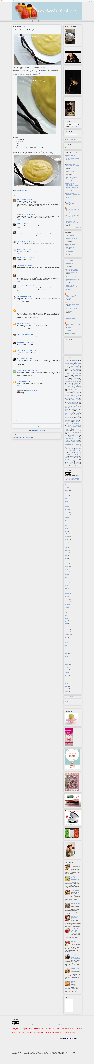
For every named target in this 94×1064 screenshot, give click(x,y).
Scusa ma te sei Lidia (74, 443)
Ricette (35, 21)
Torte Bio (72, 452)
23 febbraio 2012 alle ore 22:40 (27, 310)
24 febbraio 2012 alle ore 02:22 (26, 334)
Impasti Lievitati (74, 403)
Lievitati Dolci (71, 406)
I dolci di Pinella (70, 171)
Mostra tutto (78, 227)
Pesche (68, 428)
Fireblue (19, 296)
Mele (73, 410)
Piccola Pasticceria (69, 429)
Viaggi (77, 463)
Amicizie (66, 360)
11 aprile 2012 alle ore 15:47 (31, 370)
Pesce (79, 426)
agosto (66, 520)
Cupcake (76, 383)
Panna (76, 417)
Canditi (72, 369)
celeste (18, 358)
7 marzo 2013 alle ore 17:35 (32, 390)
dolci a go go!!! (70, 193)
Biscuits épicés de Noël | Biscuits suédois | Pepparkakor (71, 288)
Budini (79, 367)
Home (15, 21)
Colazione (68, 375)
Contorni (67, 378)
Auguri (75, 362)
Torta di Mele (74, 865)
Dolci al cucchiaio (70, 385)
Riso (78, 441)
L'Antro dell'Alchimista (71, 177)
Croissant (72, 381)
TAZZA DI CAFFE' (70, 253)
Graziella (19, 249)
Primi (79, 432)
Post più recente (17, 426)
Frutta (73, 399)
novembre (67, 493)
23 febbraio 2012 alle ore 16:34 (26, 199)
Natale (79, 414)
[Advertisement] (18, 1043)
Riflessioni (72, 441)
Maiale (66, 409)
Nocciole (68, 416)
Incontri (66, 405)
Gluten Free (78, 400)
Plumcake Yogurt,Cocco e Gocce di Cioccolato (75, 878)
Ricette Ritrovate (69, 438)
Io (70, 405)
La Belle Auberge (70, 155)
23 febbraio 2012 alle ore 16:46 (28, 214)
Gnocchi (68, 402)
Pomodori (67, 432)
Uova (72, 462)
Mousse (77, 413)
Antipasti (74, 360)
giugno (66, 498)
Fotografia (69, 398)
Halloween (74, 402)
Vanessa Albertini (21, 370)
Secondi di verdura (74, 445)
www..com (69, 999)
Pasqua (72, 418)
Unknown (19, 323)
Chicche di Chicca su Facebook (69, 696)
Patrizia (18, 275)
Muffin (66, 414)
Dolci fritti (78, 387)
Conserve (77, 376)
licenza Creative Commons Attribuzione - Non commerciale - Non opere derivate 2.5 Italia (72, 478)
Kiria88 (18, 381)
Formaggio (78, 396)
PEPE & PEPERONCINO (73, 215)
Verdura (72, 463)
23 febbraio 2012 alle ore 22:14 (27, 275)
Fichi (77, 393)
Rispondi (19, 210)
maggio (66, 501)
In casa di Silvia (70, 251)
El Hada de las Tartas (71, 269)
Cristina (22, 390)
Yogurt (71, 465)
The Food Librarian (71, 302)
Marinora (19, 257)
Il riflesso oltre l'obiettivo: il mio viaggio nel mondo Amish (72, 238)
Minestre (71, 413)
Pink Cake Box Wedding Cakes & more (72, 309)
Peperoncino (73, 426)
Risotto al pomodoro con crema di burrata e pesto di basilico (72, 158)
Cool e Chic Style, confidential (70, 184)
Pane (72, 417)
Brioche (66, 367)
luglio (66, 523)
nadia (18, 334)
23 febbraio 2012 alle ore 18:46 (27, 257)
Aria (18, 265)
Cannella (78, 369)
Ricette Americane (73, 435)
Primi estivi (70, 434)
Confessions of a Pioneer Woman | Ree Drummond (72, 277)
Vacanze (77, 462)
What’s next (69, 264)
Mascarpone (67, 410)
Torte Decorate (75, 459)
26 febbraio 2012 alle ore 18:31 (27, 358)
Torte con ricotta (75, 456)
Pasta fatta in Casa (75, 420)
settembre (67, 517)
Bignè (69, 365)
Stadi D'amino (74, 447)
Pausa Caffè (77, 423)
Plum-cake (75, 430)
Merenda (71, 412)
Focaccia (67, 396)
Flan (78, 395)
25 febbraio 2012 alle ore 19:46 (31, 342)
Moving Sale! (69, 311)
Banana (66, 363)
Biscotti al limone (70, 203)
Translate (76, 126)
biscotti (75, 365)
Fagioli (76, 391)
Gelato (72, 400)
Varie (66, 463)
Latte (74, 405)
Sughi (72, 448)
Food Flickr (42, 21)
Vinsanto (66, 465)
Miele (66, 413)
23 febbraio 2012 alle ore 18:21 (27, 249)
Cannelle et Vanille (70, 323)
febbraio (67, 506)
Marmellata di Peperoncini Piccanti (74, 917)
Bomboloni (77, 366)
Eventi (70, 391)
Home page (37, 426)
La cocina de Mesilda (71, 294)
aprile (66, 555)
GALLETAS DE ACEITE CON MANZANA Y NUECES (72, 297)
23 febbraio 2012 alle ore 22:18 (27, 296)
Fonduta (72, 396)
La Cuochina (20, 350)
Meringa (77, 412)
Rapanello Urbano (70, 244)
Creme (19, 192)
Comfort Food (77, 375)
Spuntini (67, 447)
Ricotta (66, 441)
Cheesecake (67, 372)
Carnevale (75, 370)
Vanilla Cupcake (75, 890)
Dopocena (78, 389)
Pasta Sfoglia (76, 421)
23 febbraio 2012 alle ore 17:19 (25, 223)
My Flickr (50, 21)
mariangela (19, 285)
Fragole (76, 398)
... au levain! (69, 315)
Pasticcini (67, 423)
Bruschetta (73, 367)
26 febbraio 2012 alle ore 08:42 (29, 350)
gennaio (67, 487)
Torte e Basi (68, 461)
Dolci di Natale (70, 387)
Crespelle (67, 381)
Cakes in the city (70, 285)
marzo (66, 504)
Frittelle (66, 399)
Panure (66, 418)
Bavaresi (71, 363)
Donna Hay (69, 389)
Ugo (67, 462)
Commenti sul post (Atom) (39, 430)
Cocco (77, 373)
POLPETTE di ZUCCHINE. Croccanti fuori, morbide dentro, (72, 187)
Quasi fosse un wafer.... (71, 172)
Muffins (73, 414)
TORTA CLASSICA (70, 216)
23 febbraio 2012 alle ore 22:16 (28, 285)
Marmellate (75, 409)
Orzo (76, 416)
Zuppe (75, 465)
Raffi (18, 223)
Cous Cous (67, 379)
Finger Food (69, 395)
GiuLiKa (19, 310)
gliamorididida (69, 208)
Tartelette (68, 330)
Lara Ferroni (69, 263)
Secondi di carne (69, 444)
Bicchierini (78, 363)
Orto (73, 416)
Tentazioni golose (25, 192)
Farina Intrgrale (69, 393)
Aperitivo (67, 362)
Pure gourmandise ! (71, 333)
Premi (73, 432)
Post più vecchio (55, 426)
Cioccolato (68, 373)
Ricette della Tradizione (71, 437)
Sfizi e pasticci (69, 202)
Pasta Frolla (68, 421)
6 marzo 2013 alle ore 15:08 (26, 381)
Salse (66, 443)
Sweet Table (78, 448)
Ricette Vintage (76, 440)
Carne (69, 370)
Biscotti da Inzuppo (69, 366)
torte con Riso (68, 457)
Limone (71, 407)
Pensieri (70, 425)
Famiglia (67, 392)
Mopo (18, 199)
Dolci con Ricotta (76, 386)
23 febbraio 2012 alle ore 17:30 (27, 231)
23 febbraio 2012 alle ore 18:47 (25, 265)
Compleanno (70, 376)
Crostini (69, 383)
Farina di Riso (75, 392)
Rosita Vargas (20, 241)
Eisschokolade (69, 178)
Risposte (20, 388)
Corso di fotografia (75, 378)
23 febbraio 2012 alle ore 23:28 (28, 323)
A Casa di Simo (70, 235)
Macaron (77, 407)
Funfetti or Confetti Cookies (72, 304)
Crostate (78, 381)
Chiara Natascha (20, 342)
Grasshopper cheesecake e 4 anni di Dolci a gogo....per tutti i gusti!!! (73, 196)
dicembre (67, 490)
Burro (68, 369)
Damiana (19, 231)
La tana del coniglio (71, 221)
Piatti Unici (75, 428)
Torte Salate (78, 461)
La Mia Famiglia (27, 21)
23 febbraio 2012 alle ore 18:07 (30, 241)
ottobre (66, 495)
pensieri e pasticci (70, 164)
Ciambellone (75, 372)
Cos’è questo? (69, 1011)
